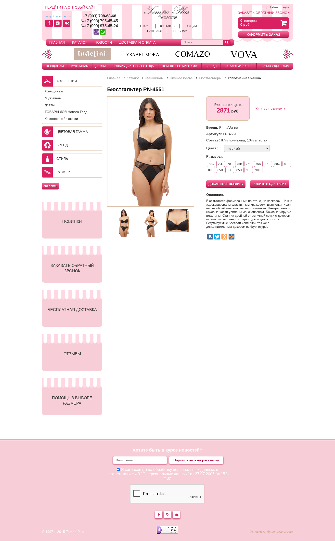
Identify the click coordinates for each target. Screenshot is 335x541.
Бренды (211, 66)
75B (239, 164)
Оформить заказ (263, 35)
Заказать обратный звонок (263, 13)
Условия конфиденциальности (271, 531)
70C (211, 164)
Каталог (79, 42)
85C (229, 170)
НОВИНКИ (72, 221)
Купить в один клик (270, 184)
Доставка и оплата (137, 42)
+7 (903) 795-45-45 (101, 21)
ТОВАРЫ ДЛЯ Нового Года (133, 66)
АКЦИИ (192, 26)
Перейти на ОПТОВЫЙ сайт (70, 7)
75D (258, 164)
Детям (100, 66)
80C (277, 164)
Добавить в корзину (225, 184)
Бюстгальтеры (210, 78)
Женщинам (54, 66)
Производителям (274, 66)
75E (268, 164)
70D (220, 164)
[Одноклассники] (224, 236)
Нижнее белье (181, 78)
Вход (264, 7)
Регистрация (280, 7)
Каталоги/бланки (239, 66)
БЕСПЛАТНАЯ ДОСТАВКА (72, 310)
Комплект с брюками (179, 66)
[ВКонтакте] (210, 236)
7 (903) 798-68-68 (100, 16)
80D (287, 164)
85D (239, 170)
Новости (103, 42)
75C (249, 164)
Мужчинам (80, 66)
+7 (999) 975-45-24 (101, 26)
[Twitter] (217, 236)
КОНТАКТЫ (167, 26)
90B (248, 170)
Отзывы (72, 354)
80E (211, 170)
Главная (57, 42)
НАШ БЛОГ (155, 31)
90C (258, 170)
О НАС (143, 26)
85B (220, 170)
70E (230, 164)
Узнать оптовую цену (270, 108)
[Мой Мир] (231, 236)
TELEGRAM (179, 31)
